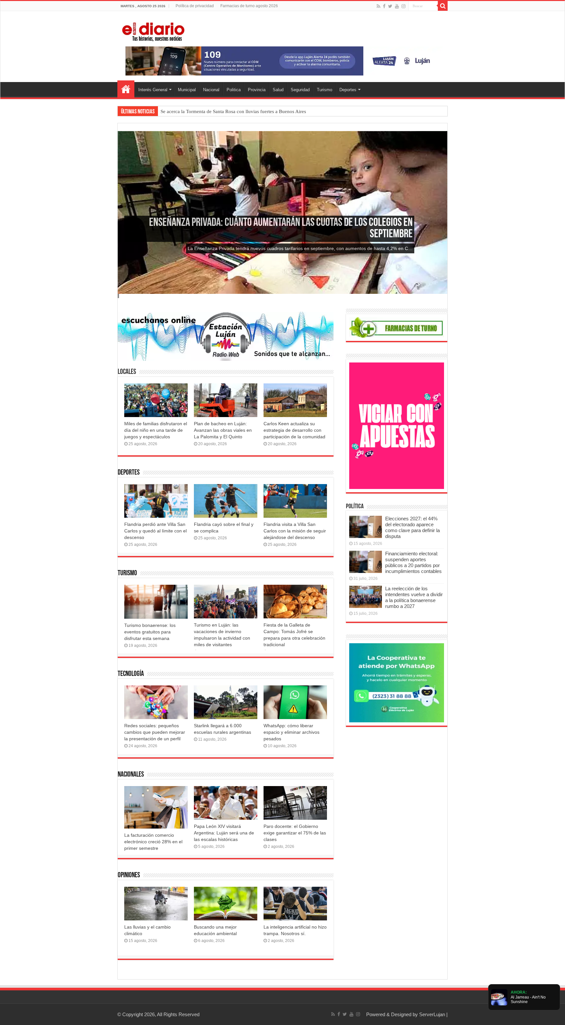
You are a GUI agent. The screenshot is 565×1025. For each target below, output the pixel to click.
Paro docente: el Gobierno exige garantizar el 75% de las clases (295, 833)
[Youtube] (397, 6)
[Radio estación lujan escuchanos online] (226, 336)
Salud (278, 89)
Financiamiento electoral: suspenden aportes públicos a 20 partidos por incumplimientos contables (413, 562)
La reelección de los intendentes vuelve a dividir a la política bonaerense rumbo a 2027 (414, 597)
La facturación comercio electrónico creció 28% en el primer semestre (153, 841)
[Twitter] (390, 6)
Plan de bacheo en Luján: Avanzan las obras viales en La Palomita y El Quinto (223, 430)
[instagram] (403, 6)
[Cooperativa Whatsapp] (396, 682)
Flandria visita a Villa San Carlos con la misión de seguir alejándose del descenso (295, 531)
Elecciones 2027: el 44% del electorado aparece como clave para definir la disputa (412, 527)
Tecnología (131, 674)
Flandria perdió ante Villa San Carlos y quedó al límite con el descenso (155, 531)
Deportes (347, 89)
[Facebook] (384, 6)
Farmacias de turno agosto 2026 (249, 6)
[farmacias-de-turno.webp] (396, 327)
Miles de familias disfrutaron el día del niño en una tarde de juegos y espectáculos (155, 430)
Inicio (125, 88)
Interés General (152, 89)
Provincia (256, 89)
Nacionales (131, 775)
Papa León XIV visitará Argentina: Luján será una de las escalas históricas (224, 833)
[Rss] (378, 6)
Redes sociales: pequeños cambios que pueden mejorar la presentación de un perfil (154, 732)
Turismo (324, 89)
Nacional (211, 89)
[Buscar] (443, 6)
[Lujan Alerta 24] (282, 60)
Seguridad (300, 89)
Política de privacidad (195, 6)
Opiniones (129, 875)
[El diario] (153, 31)
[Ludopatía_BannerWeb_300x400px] (396, 425)
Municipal (187, 89)
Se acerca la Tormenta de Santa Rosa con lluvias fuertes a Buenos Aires (233, 111)
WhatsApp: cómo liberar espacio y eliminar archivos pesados (291, 732)
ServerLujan (432, 1014)
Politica (234, 89)
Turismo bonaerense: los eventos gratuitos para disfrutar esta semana (150, 632)
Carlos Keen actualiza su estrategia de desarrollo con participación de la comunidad (294, 430)
